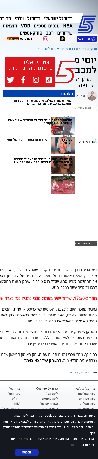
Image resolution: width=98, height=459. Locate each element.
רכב (50, 33)
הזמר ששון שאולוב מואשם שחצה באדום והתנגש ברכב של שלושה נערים (43, 102)
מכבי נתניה (73, 372)
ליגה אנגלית (87, 403)
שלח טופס (26, 38)
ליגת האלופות (86, 393)
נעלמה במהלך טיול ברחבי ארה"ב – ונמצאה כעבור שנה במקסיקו (40, 122)
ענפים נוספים (46, 26)
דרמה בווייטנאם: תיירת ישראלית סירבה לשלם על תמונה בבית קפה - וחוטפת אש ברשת (43, 162)
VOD (25, 26)
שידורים (65, 33)
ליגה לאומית (50, 398)
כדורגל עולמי (27, 19)
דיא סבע (84, 372)
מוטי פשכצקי (77, 96)
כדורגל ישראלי (58, 19)
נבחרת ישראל (49, 403)
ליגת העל (43, 49)
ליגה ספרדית (87, 398)
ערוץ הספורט (87, 23)
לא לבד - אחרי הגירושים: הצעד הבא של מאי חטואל (39, 141)
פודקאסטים (31, 33)
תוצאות (10, 26)
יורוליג (16, 398)
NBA (68, 26)
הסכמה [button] (26, 452)
